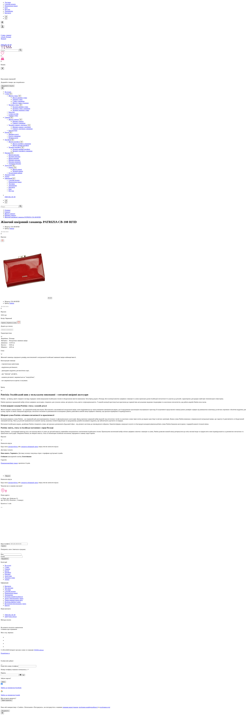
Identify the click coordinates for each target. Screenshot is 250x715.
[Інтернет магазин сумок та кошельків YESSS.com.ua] (125, 47)
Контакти (8, 13)
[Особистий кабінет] (2, 26)
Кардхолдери (13, 130)
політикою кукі (105, 707)
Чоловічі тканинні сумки (20, 110)
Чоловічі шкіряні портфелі (21, 149)
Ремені (11, 167)
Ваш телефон (5, 544)
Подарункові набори (15, 173)
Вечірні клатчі (13, 138)
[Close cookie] (2, 713)
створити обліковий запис (29, 446)
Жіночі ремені (17, 169)
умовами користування (70, 707)
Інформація (8, 178)
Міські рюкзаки (14, 158)
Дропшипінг (9, 11)
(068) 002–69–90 (6, 45)
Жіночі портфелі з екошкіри (21, 144)
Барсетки (12, 112)
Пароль (3, 673)
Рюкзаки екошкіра (15, 162)
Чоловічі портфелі (15, 147)
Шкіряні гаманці (18, 121)
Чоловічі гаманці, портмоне (18, 125)
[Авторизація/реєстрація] (2, 22)
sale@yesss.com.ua (11, 616)
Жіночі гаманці (14, 119)
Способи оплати (10, 4)
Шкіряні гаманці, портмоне (21, 127)
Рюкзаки (7, 153)
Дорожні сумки (10, 175)
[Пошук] (20, 50)
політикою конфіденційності (88, 707)
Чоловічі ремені (17, 171)
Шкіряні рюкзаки (14, 160)
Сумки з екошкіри (18, 101)
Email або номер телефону (9, 666)
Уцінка (7, 176)
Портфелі (8, 140)
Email (2, 556)
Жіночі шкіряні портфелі (20, 145)
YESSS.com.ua (39, 650)
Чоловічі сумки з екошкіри (21, 108)
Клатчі (7, 132)
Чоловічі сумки (14, 105)
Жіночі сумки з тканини (20, 103)
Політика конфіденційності (14, 597)
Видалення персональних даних (15, 604)
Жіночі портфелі (14, 142)
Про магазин (9, 588)
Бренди (7, 605)
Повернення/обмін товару (9, 463)
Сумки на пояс (13, 114)
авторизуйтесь (13, 446)
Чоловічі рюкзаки (14, 156)
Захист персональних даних (14, 598)
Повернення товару (11, 6)
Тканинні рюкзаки (15, 163)
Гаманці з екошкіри (18, 123)
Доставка (8, 2)
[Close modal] (1, 507)
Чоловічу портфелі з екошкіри (22, 151)
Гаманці (7, 117)
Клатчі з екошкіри (15, 136)
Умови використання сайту (14, 600)
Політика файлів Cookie (13, 602)
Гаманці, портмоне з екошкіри (22, 129)
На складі (8, 92)
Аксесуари (8, 165)
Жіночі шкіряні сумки (19, 98)
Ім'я (2, 554)
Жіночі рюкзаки (14, 155)
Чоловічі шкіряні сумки (20, 107)
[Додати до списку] (2, 240)
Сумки (7, 94)
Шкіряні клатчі (14, 134)
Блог (6, 7)
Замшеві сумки (17, 99)
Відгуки (7, 9)
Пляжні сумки (13, 115)
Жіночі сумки (13, 96)
